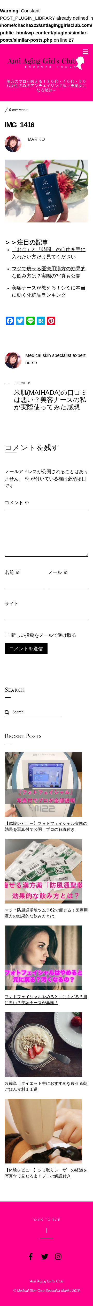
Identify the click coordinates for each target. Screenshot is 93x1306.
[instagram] (58, 1255)
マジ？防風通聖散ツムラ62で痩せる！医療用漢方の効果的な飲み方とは (46, 913)
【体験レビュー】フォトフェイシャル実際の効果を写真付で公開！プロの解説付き (46, 826)
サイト (12, 603)
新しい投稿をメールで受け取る (43, 635)
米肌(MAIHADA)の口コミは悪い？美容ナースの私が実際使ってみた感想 (50, 396)
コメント (17, 502)
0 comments (18, 110)
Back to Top (47, 1219)
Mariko (36, 139)
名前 (12, 572)
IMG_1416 (19, 125)
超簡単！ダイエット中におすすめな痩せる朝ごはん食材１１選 (46, 1086)
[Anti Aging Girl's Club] (46, 70)
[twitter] (44, 1255)
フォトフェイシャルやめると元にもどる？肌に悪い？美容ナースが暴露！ (46, 1000)
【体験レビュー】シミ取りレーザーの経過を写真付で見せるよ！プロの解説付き (46, 1173)
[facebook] (30, 1255)
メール (58, 572)
